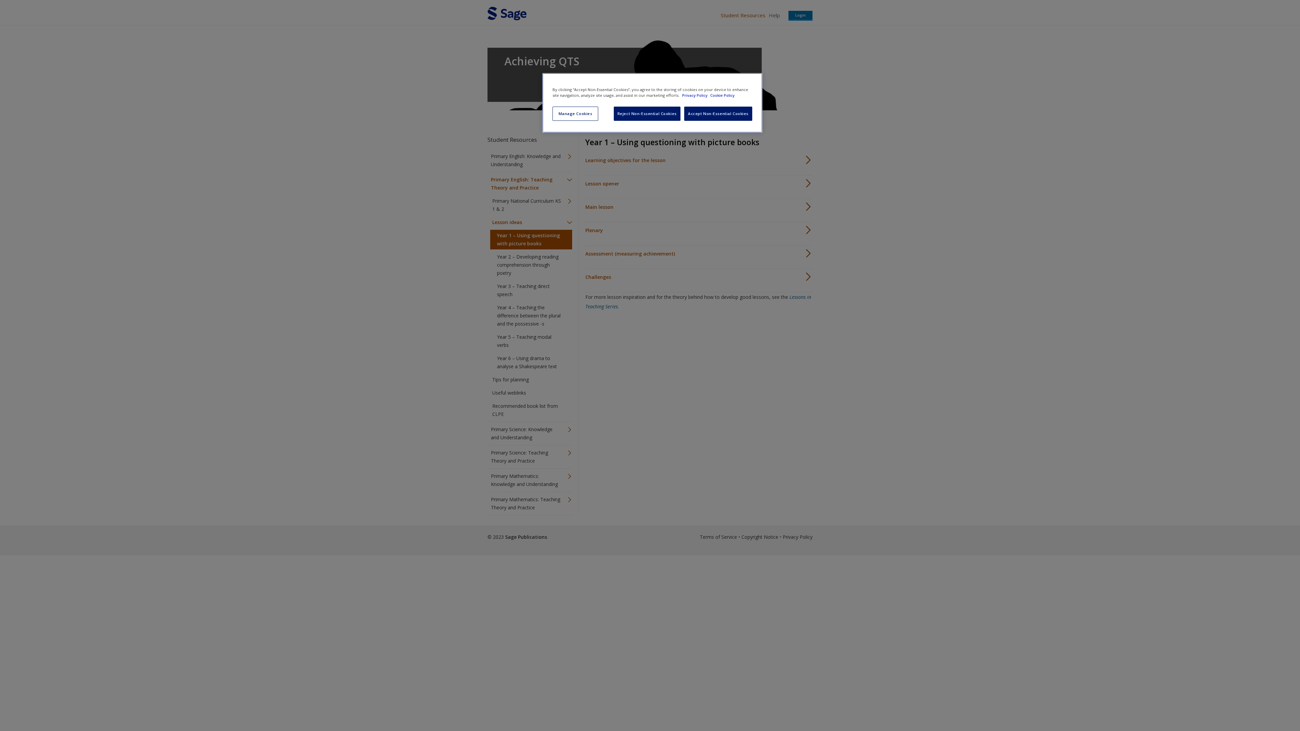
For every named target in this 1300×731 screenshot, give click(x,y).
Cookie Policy (722, 95)
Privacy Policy (695, 95)
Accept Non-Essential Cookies (718, 113)
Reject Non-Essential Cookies (647, 113)
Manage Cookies (575, 113)
